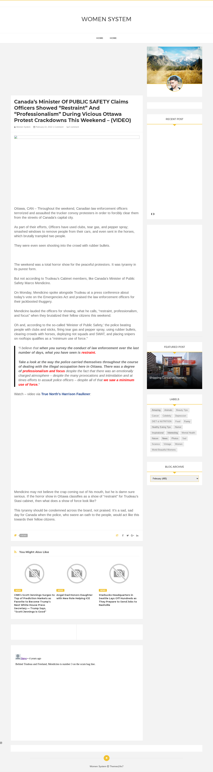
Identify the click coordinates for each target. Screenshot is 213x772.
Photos (175, 438)
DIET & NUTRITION (161, 421)
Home (113, 38)
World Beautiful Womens (164, 449)
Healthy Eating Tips (161, 427)
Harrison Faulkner (76, 394)
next (154, 214)
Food (177, 421)
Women (178, 444)
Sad (184, 438)
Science (156, 444)
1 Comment (58, 127)
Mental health (188, 433)
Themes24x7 (116, 766)
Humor (178, 427)
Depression (180, 415)
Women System (106, 19)
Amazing (156, 410)
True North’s (51, 394)
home (99, 38)
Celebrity (167, 415)
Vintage (167, 444)
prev (151, 214)
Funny (187, 421)
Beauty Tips (182, 410)
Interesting (173, 433)
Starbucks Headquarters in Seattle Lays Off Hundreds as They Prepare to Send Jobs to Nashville (118, 600)
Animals (168, 410)
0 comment (73, 127)
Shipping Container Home (166, 377)
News (23, 535)
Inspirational (158, 433)
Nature (155, 438)
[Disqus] (76, 694)
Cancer (155, 415)
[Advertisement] (77, 70)
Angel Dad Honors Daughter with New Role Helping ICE (74, 597)
